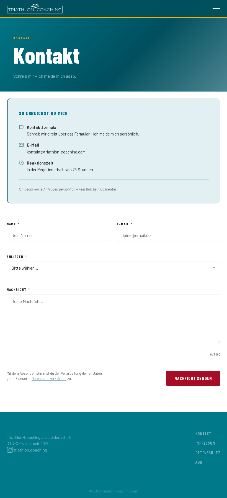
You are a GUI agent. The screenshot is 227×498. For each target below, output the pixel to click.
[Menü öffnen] (216, 8)
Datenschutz (207, 452)
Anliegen (17, 256)
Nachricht (18, 289)
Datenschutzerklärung (49, 378)
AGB (198, 462)
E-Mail (125, 224)
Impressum (205, 443)
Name (13, 224)
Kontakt (203, 433)
